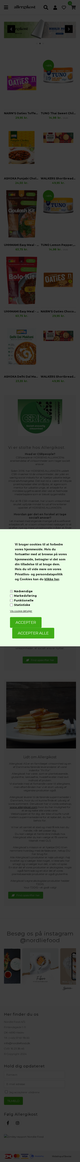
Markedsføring (25, 596)
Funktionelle (24, 600)
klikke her (51, 579)
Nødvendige (23, 591)
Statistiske (22, 605)
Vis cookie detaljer (21, 611)
